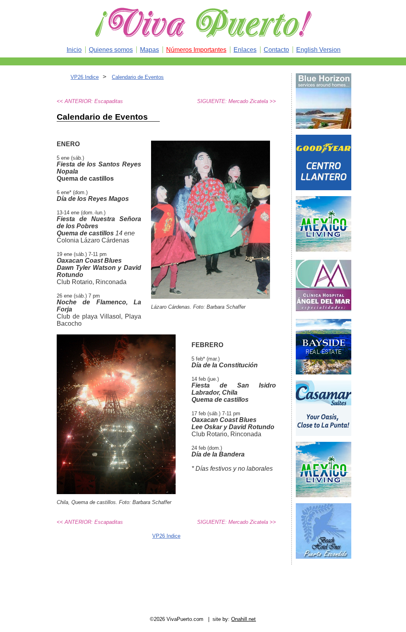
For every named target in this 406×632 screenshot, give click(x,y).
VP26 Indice (85, 77)
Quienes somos (111, 49)
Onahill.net (243, 619)
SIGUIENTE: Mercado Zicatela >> (236, 101)
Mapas (149, 49)
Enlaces (245, 49)
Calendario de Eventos (138, 77)
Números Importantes (196, 49)
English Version (318, 49)
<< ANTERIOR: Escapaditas (90, 101)
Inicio (74, 49)
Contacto (276, 49)
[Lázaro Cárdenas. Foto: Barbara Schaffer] (210, 296)
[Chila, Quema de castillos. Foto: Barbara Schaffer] (116, 492)
